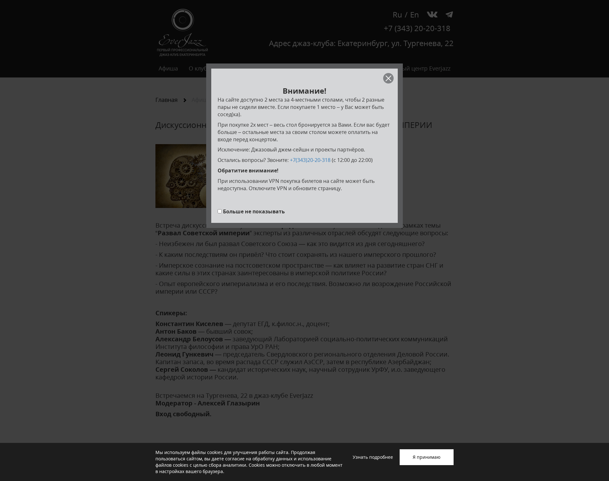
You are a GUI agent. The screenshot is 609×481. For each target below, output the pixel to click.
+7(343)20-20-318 (310, 160)
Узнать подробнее (373, 457)
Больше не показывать (254, 211)
